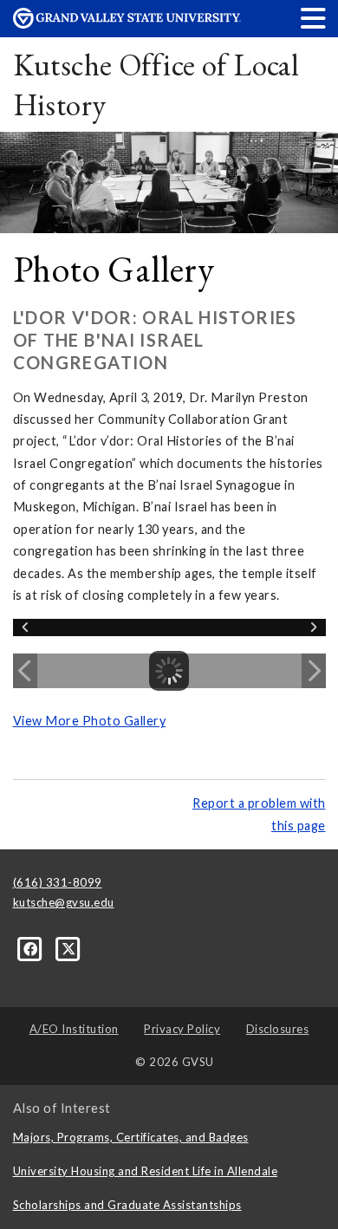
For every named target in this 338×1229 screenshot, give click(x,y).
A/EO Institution (74, 1029)
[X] (69, 948)
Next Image (314, 671)
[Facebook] (32, 948)
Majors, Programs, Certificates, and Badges (131, 1137)
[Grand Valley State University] (127, 24)
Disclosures (277, 1029)
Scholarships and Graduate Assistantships (127, 1205)
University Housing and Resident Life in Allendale (145, 1171)
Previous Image (25, 671)
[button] (314, 18)
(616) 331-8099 (57, 882)
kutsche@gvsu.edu (63, 902)
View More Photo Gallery (89, 720)
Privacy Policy (182, 1029)
